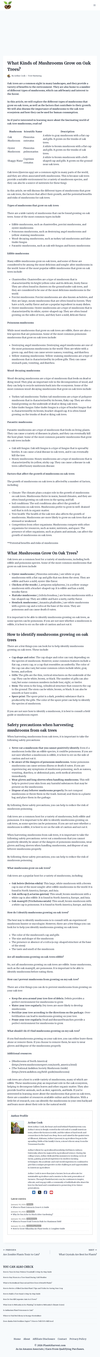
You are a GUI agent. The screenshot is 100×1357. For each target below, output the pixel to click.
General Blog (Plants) (34, 1226)
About (26, 1339)
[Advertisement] (50, 30)
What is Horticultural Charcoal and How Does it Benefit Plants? (27, 1283)
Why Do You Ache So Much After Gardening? (33, 1214)
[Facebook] (45, 1192)
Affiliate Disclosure (44, 1339)
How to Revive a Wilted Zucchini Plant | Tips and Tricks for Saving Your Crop (33, 1288)
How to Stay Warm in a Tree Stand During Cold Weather (25, 1277)
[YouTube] (51, 1192)
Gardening (30, 1211)
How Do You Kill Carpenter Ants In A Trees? (20, 1299)
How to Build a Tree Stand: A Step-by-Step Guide (21, 1294)
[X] (39, 1192)
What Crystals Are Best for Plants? (78, 1252)
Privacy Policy (78, 1339)
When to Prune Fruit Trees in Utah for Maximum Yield (37, 1221)
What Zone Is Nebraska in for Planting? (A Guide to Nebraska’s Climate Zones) (33, 1305)
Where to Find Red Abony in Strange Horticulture (22, 1316)
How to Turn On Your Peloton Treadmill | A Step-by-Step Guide (27, 1272)
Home (17, 1339)
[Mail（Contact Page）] (34, 1192)
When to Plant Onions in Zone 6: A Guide (31, 1207)
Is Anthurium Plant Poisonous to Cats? (18, 1310)
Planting (30, 1204)
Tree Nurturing (35, 76)
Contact (62, 1339)
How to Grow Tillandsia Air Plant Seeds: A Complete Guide (39, 1228)
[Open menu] (94, 5)
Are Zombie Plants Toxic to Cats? (21, 1252)
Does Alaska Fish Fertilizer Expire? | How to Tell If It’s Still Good (28, 1321)
